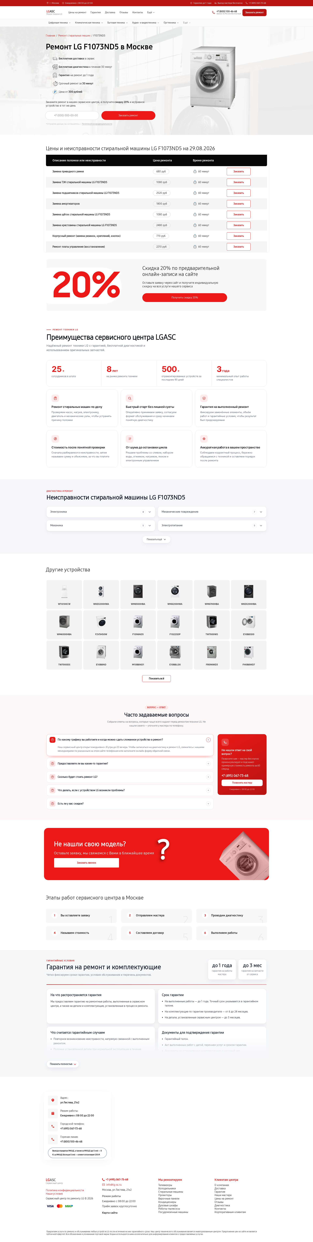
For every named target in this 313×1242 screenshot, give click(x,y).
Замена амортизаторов (66, 203)
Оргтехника (170, 22)
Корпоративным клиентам (230, 1212)
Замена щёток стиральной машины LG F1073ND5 (81, 214)
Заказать (238, 171)
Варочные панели (168, 1198)
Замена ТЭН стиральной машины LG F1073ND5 (79, 182)
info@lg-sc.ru (114, 1184)
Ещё (149, 12)
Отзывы (123, 12)
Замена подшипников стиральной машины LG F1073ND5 (85, 192)
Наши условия (54, 1193)
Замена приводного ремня (68, 171)
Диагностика (222, 1205)
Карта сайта (110, 1212)
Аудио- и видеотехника (144, 22)
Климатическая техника (87, 22)
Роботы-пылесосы (169, 1208)
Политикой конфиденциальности (97, 124)
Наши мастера (223, 1195)
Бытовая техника (116, 22)
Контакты (137, 12)
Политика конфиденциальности (65, 1190)
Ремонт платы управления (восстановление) (78, 246)
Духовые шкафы (168, 1205)
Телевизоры (165, 1185)
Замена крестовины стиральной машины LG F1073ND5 (84, 225)
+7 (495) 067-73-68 (257, 3)
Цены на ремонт (77, 12)
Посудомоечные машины (173, 1212)
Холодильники (167, 1188)
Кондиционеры (167, 1202)
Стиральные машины (170, 1191)
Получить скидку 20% (184, 297)
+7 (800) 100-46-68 (71, 1141)
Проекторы (165, 1195)
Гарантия (95, 12)
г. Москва (54, 3)
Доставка (110, 12)
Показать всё (156, 678)
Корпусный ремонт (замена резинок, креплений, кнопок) (86, 235)
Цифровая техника (58, 22)
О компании (222, 1185)
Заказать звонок (86, 862)
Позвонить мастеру (242, 783)
